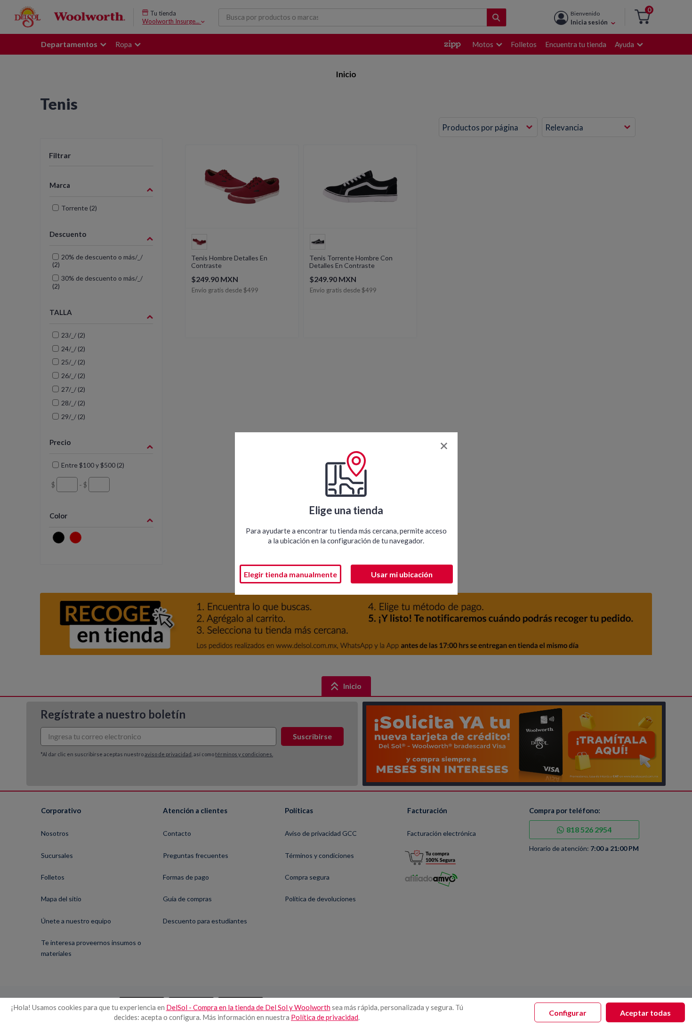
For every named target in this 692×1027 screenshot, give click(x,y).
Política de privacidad (324, 1017)
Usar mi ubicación (402, 574)
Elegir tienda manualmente (290, 574)
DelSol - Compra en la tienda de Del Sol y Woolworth (248, 1007)
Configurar (568, 1012)
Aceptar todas (645, 1012)
